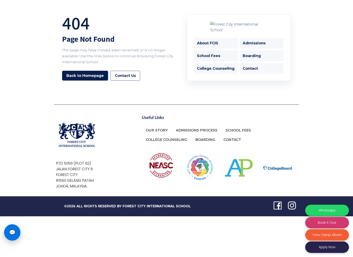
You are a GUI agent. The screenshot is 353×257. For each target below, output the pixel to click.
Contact (250, 68)
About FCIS (207, 43)
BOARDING (205, 140)
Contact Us (125, 75)
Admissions (254, 43)
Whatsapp (327, 210)
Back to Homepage (85, 75)
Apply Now (327, 247)
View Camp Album (327, 234)
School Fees (208, 56)
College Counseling (216, 68)
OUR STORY (157, 130)
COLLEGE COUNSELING (166, 140)
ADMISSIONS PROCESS (196, 130)
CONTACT (232, 140)
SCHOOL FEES (238, 130)
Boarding (252, 56)
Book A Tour (327, 222)
